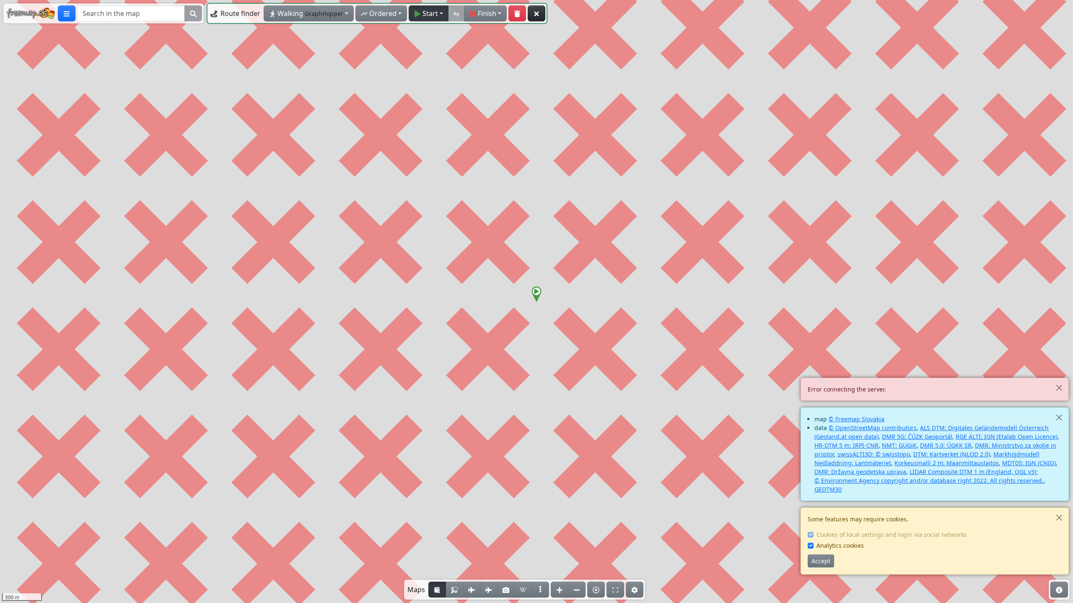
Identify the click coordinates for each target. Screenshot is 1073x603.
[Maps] (540, 590)
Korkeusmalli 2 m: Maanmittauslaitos (946, 463)
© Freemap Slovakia (856, 419)
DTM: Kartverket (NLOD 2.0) (951, 454)
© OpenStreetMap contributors (873, 428)
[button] (536, 294)
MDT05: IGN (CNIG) (1029, 463)
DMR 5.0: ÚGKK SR (946, 445)
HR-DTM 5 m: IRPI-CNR (846, 445)
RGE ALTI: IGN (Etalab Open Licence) (1006, 437)
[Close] (1059, 387)
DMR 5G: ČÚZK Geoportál (917, 437)
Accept (820, 561)
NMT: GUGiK (899, 445)
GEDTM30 (828, 489)
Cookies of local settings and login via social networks (891, 535)
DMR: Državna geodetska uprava (860, 472)
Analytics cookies (840, 545)
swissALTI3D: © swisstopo (873, 454)
